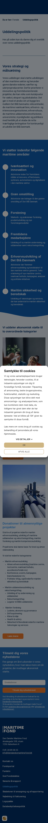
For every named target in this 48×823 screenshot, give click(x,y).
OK (24, 445)
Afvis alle (24, 451)
